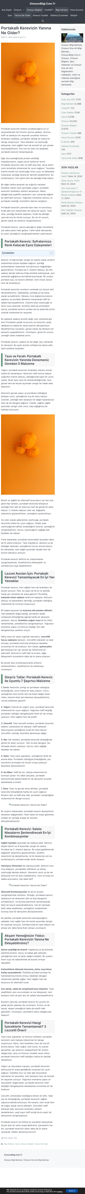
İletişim (73, 15)
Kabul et (72, 1191)
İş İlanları (65, 142)
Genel (17, 1144)
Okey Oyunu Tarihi (70, 180)
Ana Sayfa (7, 10)
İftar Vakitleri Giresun (71, 210)
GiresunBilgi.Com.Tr (42, 3)
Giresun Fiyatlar (40, 15)
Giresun (17, 10)
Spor (10, 15)
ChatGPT (48, 10)
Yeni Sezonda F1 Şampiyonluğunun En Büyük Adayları (71, 191)
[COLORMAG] (72, 41)
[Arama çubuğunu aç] (42, 21)
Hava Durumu (76, 10)
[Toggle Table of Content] (50, 253)
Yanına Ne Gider (22, 15)
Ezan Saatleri (67, 112)
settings (59, 1191)
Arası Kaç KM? (68, 99)
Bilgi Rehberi (62, 10)
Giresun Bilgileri (34, 10)
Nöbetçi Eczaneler (59, 15)
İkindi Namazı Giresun (72, 202)
